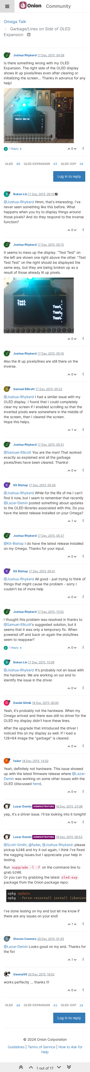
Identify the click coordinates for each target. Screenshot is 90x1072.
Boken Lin (20, 194)
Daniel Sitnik (22, 703)
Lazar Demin (22, 806)
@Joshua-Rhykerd (19, 202)
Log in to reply (69, 176)
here (36, 783)
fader (17, 761)
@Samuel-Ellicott (17, 452)
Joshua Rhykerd (25, 55)
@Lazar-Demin (16, 503)
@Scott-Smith (15, 845)
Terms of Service (41, 1047)
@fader (34, 845)
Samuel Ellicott (24, 389)
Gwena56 (20, 974)
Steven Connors (24, 939)
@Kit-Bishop (14, 543)
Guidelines (16, 1047)
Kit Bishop (20, 485)
